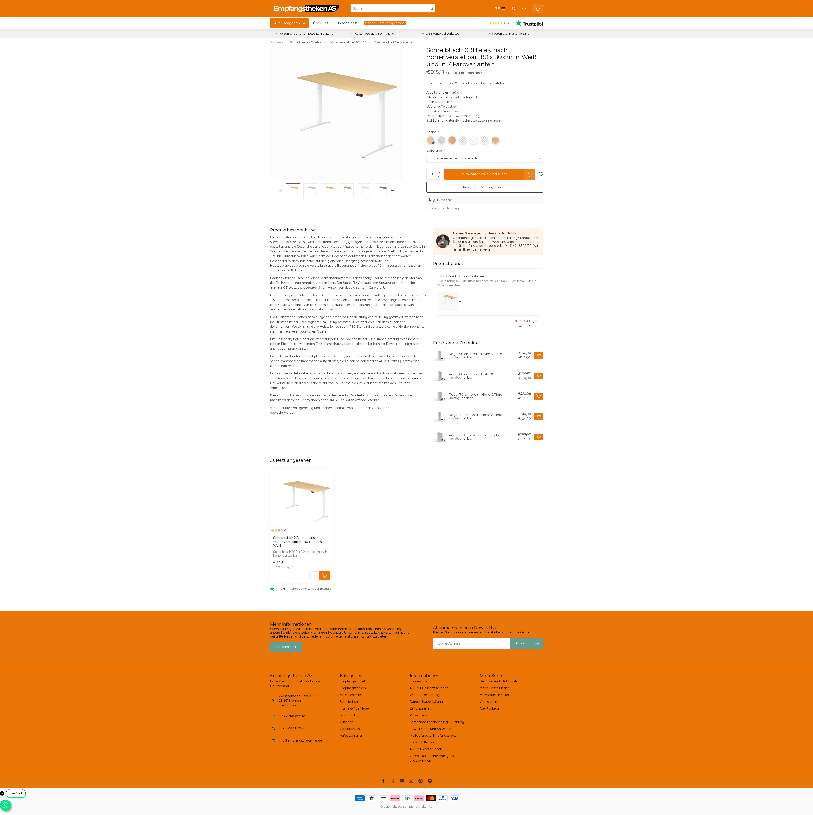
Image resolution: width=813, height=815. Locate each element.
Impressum (418, 681)
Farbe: (432, 132)
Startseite (277, 42)
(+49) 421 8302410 (518, 246)
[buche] (279, 530)
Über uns (320, 23)
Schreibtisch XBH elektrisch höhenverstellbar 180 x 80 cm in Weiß (299, 541)
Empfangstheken (353, 688)
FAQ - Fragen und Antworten (431, 729)
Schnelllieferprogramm (384, 23)
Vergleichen (488, 702)
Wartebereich (350, 729)
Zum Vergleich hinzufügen (444, 208)
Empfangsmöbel (352, 681)
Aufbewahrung (351, 735)
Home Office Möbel (354, 708)
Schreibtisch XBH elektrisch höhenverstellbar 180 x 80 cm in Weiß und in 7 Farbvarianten (352, 42)
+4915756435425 (291, 728)
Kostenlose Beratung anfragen (484, 187)
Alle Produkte (490, 708)
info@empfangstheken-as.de (474, 246)
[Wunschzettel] (524, 8)
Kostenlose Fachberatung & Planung (437, 722)
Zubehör (346, 722)
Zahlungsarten (420, 708)
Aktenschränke (351, 695)
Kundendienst (345, 23)
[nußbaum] (282, 530)
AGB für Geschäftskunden (429, 688)
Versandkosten (421, 715)
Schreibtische (350, 702)
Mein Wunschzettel (494, 695)
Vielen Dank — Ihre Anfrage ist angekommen (432, 758)
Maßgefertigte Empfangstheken (434, 735)
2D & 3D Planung (422, 742)
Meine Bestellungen (495, 688)
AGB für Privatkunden (426, 749)
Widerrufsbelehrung (424, 695)
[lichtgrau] (276, 530)
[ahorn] (272, 530)
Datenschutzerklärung (426, 702)
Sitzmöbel (347, 715)
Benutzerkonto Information (500, 681)
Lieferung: (435, 150)
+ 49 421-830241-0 (292, 716)
